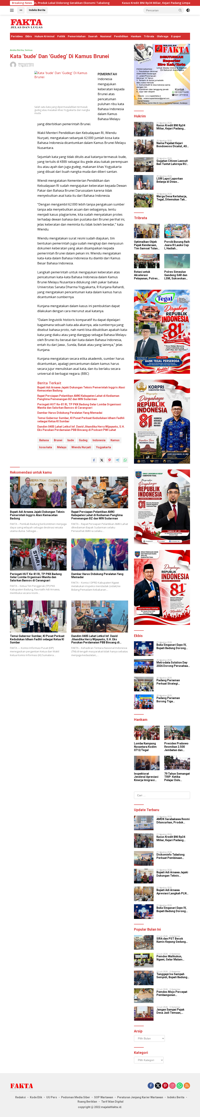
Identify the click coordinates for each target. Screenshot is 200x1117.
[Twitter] (158, 1085)
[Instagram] (172, 1085)
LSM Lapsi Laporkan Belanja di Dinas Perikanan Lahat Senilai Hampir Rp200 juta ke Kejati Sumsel (171, 180)
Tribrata (149, 36)
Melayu (61, 447)
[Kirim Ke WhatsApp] (125, 460)
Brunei (58, 440)
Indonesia (99, 440)
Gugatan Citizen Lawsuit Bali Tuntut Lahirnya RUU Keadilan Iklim (172, 162)
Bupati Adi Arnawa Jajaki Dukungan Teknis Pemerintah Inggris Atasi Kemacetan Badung (81, 389)
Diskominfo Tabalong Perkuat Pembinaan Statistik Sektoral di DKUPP (170, 856)
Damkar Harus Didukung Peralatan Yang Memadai (69, 412)
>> (21, 10)
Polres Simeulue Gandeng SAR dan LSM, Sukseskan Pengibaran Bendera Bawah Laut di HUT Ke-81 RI (176, 275)
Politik (61, 36)
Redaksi (20, 1097)
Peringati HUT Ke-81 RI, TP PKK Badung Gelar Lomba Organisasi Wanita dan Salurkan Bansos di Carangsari (79, 406)
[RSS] (187, 1085)
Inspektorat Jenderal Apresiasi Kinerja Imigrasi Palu (146, 777)
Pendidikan (121, 36)
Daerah (92, 36)
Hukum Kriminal (44, 36)
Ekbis (28, 36)
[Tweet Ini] (102, 460)
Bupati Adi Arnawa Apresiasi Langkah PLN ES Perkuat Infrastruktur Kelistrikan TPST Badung (172, 891)
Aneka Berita (17, 50)
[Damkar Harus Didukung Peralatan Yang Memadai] (99, 554)
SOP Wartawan (103, 1097)
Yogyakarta (103, 447)
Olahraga (162, 36)
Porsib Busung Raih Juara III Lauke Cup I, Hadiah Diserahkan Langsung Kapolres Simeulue (177, 245)
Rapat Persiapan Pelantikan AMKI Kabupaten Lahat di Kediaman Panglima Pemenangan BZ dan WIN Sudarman (78, 397)
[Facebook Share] (94, 460)
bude (70, 440)
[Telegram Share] (117, 460)
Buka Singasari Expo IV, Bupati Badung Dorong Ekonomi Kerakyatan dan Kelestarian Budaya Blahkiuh (172, 646)
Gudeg (83, 440)
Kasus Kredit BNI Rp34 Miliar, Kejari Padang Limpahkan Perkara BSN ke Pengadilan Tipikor (172, 127)
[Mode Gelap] (188, 10)
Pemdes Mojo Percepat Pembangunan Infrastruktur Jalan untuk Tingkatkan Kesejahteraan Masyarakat (172, 993)
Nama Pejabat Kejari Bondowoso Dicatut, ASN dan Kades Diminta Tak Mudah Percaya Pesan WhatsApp (172, 145)
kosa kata (45, 447)
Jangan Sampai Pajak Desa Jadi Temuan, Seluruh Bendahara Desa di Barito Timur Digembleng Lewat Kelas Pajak (172, 1011)
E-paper (176, 36)
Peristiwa (17, 36)
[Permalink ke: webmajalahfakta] (13, 64)
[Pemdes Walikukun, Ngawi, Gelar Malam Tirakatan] (144, 960)
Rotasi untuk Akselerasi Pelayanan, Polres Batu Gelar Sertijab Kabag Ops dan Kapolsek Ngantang (146, 275)
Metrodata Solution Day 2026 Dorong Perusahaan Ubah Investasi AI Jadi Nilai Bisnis (172, 664)
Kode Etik (36, 1097)
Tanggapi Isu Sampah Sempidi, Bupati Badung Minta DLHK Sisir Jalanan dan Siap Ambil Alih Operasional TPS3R (172, 976)
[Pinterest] (165, 1085)
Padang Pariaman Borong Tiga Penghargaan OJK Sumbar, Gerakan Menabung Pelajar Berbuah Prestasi (168, 699)
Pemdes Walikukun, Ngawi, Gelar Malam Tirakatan (169, 958)
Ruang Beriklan (87, 1101)
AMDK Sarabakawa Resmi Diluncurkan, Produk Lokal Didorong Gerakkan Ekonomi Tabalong (173, 821)
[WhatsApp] (180, 1085)
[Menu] (12, 10)
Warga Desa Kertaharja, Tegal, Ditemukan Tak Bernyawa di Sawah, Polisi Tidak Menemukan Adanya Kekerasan (173, 198)
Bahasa (44, 440)
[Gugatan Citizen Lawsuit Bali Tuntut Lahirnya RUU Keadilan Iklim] (144, 164)
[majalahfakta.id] (26, 23)
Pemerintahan (77, 36)
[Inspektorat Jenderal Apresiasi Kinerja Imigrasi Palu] (147, 763)
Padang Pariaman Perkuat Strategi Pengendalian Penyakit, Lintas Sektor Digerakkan (172, 682)
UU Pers (51, 1097)
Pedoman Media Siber (75, 1097)
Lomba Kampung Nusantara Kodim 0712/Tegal (145, 747)
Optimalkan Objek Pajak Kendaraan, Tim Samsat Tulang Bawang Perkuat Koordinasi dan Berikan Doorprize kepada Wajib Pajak (146, 245)
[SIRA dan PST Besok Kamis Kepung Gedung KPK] (144, 942)
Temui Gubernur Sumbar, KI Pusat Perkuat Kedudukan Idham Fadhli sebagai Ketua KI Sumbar (80, 419)
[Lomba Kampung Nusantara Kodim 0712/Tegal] (147, 733)
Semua (28, 50)
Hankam (136, 36)
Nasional (105, 36)
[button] (180, 10)
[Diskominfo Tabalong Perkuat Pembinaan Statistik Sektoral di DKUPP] (144, 858)
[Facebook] (151, 1085)
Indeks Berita (37, 10)
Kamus (115, 440)
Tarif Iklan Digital (112, 1101)
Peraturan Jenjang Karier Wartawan (140, 1097)
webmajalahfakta (26, 63)
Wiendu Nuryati (81, 447)
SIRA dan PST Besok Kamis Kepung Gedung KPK (171, 940)
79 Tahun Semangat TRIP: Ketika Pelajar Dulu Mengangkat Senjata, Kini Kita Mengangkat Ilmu (177, 777)
